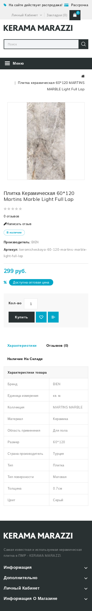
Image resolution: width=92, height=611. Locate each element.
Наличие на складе (25, 359)
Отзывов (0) (57, 345)
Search (83, 44)
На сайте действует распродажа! (35, 5)
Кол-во (15, 303)
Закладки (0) (57, 15)
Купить (21, 317)
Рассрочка (79, 5)
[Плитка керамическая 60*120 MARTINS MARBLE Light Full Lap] (46, 141)
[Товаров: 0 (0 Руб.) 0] (75, 15)
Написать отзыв (19, 224)
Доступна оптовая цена (31, 282)
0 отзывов (11, 216)
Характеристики (22, 345)
